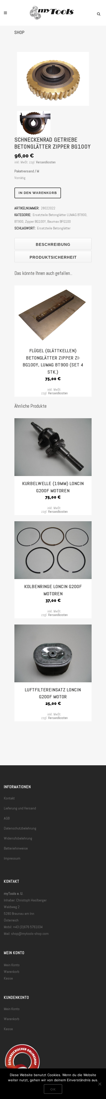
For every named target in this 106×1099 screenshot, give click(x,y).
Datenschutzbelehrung (20, 828)
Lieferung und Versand (20, 808)
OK (53, 1089)
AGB (7, 818)
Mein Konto (12, 965)
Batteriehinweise (16, 848)
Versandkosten (46, 162)
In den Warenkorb (38, 193)
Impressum (12, 858)
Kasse (8, 978)
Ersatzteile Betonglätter (53, 228)
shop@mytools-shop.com (30, 933)
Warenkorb (11, 971)
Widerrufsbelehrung (18, 838)
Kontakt (9, 798)
